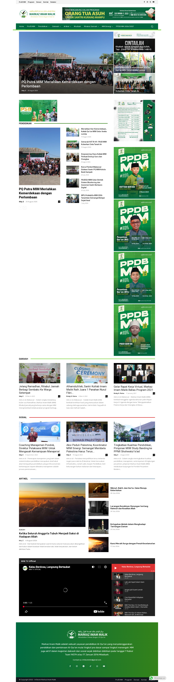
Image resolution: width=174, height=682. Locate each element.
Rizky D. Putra (71, 396)
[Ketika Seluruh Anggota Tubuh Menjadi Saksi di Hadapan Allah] (52, 505)
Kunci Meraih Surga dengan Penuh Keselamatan (132, 543)
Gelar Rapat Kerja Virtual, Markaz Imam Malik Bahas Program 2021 (133, 388)
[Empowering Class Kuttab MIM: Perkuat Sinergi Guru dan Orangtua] (72, 157)
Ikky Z (24, 90)
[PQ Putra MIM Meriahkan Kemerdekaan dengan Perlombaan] (66, 63)
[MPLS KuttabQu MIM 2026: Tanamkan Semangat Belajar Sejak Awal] (72, 198)
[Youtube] (153, 2)
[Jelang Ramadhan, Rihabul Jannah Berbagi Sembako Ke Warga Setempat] (39, 373)
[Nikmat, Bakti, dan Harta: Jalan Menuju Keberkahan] (99, 490)
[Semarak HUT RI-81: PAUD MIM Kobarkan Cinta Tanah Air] (134, 83)
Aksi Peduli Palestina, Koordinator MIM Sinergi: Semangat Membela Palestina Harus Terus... (86, 448)
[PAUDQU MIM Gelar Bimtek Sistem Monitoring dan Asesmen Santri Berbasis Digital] (72, 183)
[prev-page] (20, 207)
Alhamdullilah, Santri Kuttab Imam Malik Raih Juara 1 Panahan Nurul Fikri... (86, 389)
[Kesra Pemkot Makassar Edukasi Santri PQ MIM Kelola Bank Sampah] (72, 170)
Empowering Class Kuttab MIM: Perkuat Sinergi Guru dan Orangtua (94, 156)
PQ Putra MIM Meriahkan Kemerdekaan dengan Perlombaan (37, 193)
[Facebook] (144, 2)
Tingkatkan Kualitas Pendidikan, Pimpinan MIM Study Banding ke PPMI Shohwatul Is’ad (133, 448)
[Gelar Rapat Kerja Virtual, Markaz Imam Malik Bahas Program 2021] (134, 373)
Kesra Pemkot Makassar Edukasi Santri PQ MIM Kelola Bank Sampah (93, 169)
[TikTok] (90, 666)
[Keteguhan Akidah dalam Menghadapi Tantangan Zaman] (99, 526)
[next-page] (24, 207)
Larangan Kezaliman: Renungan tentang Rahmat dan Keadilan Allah (129, 507)
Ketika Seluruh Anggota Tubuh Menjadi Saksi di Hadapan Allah (49, 535)
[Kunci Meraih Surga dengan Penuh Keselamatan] (99, 544)
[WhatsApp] (97, 666)
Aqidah (22, 530)
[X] (150, 2)
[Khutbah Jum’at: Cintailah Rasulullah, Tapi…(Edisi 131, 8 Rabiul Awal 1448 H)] (134, 42)
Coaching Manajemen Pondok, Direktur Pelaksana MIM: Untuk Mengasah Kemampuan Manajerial (39, 448)
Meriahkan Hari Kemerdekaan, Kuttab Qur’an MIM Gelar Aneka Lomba (94, 131)
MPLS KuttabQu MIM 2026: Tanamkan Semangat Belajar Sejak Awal (93, 197)
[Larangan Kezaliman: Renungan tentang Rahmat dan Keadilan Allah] (99, 508)
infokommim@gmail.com (91, 660)
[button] (152, 26)
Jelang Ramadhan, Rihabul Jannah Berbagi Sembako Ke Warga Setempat (39, 389)
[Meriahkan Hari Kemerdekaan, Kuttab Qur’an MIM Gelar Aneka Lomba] (134, 63)
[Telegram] (83, 666)
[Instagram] (147, 2)
